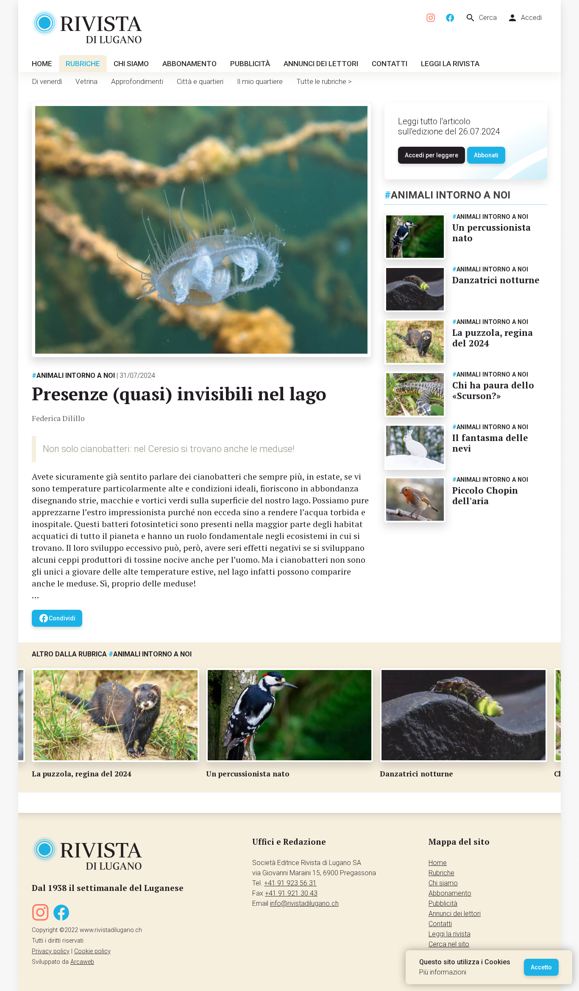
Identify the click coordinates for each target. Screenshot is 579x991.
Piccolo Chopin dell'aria (485, 495)
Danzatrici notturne (496, 280)
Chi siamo (131, 63)
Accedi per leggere (431, 155)
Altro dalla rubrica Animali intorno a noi (112, 654)
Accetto (541, 967)
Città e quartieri (200, 81)
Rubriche (83, 63)
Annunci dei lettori (321, 63)
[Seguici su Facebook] (450, 18)
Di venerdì (47, 81)
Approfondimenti (137, 81)
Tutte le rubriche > (324, 81)
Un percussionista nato (491, 232)
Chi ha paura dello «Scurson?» (493, 390)
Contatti (389, 63)
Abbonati (486, 155)
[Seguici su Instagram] (431, 18)
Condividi (57, 618)
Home (42, 63)
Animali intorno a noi (73, 375)
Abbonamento (189, 63)
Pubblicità (250, 63)
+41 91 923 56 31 (290, 883)
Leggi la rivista (450, 63)
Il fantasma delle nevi (490, 443)
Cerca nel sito (449, 944)
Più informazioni (442, 972)
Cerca (481, 18)
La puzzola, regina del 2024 (492, 338)
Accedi (524, 18)
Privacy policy (51, 951)
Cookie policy (92, 951)
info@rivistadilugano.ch (304, 903)
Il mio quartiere (260, 81)
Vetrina (86, 81)
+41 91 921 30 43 (291, 893)
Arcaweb (82, 962)
